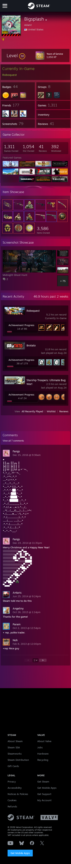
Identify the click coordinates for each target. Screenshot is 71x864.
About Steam (15, 741)
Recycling (42, 759)
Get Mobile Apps (20, 853)
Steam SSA (14, 747)
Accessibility (15, 787)
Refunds (12, 806)
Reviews (63, 411)
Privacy (12, 781)
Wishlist (51, 411)
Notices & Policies (18, 794)
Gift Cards (13, 766)
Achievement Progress (21, 325)
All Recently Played (32, 411)
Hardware (42, 753)
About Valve (44, 741)
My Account (44, 800)
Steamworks (15, 753)
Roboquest (33, 310)
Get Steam (43, 781)
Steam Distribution (18, 759)
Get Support (44, 794)
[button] (16, 55)
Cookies (12, 800)
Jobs (40, 747)
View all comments (13, 440)
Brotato (31, 345)
